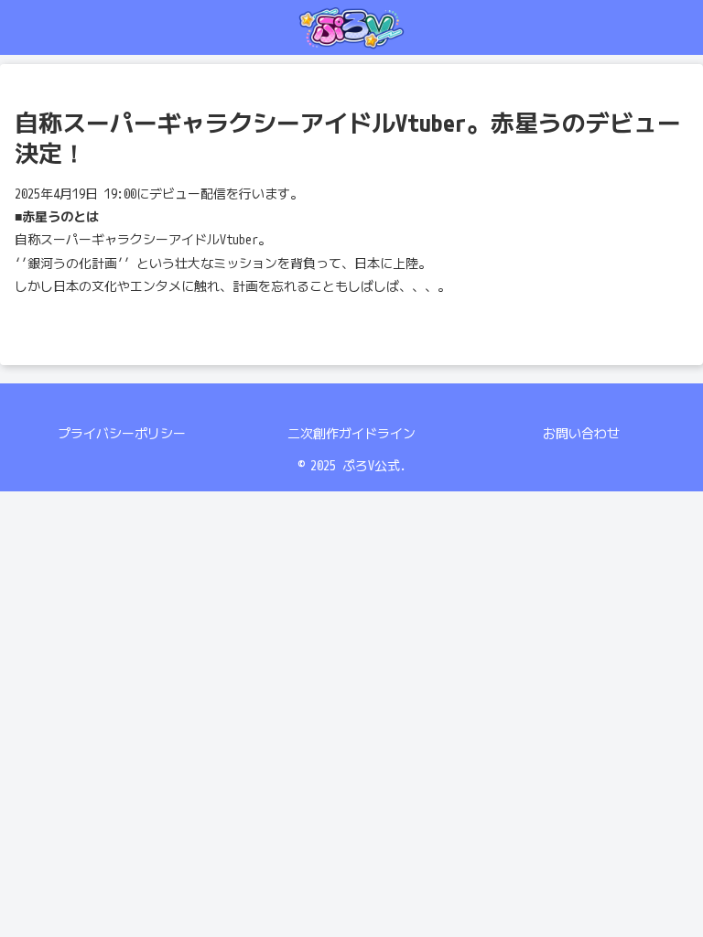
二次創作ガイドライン (351, 433)
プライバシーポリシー (122, 433)
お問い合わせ (581, 433)
